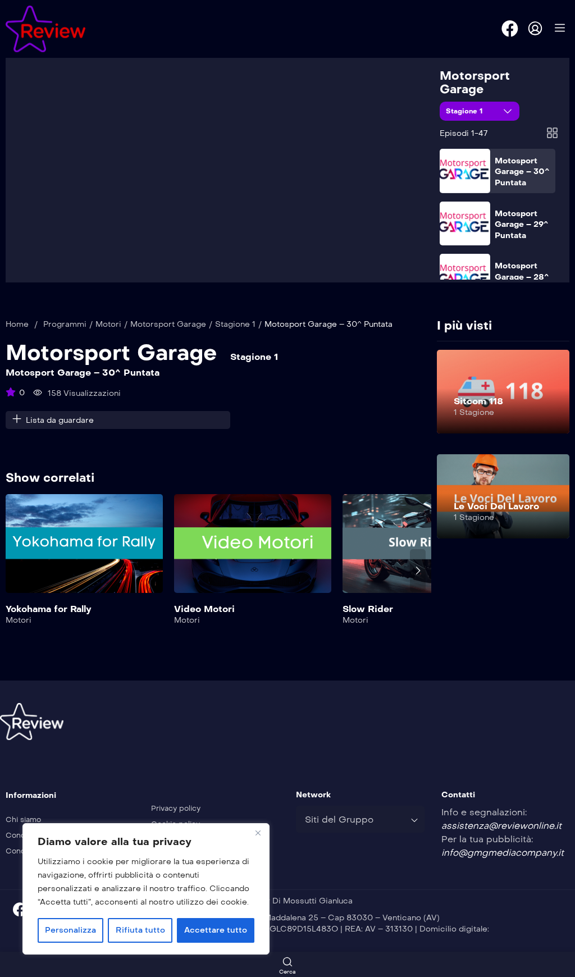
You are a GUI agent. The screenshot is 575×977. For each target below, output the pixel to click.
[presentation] (13, 570)
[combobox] (360, 819)
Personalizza (70, 930)
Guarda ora (84, 550)
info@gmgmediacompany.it (502, 852)
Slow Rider (368, 609)
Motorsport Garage (475, 83)
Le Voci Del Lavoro (496, 506)
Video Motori (204, 609)
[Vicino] (257, 832)
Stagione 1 (465, 111)
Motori (108, 324)
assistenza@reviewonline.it (501, 825)
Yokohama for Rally (49, 609)
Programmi (64, 324)
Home (17, 324)
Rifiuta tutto (140, 930)
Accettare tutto (215, 930)
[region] (146, 889)
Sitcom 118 (478, 401)
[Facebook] (510, 28)
